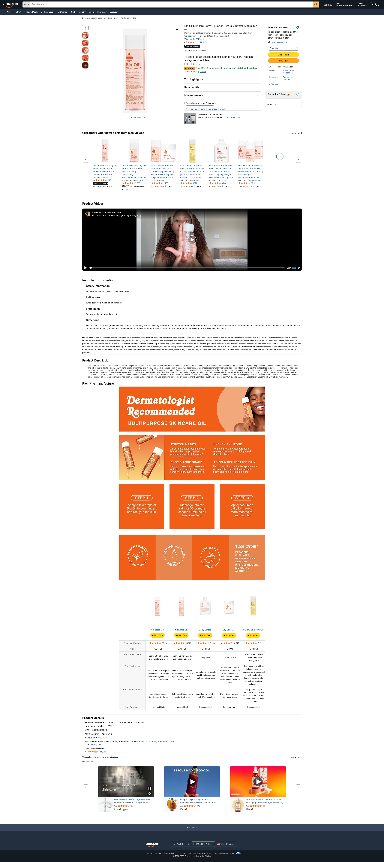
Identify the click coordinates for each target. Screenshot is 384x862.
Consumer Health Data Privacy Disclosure (195, 853)
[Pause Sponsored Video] (149, 788)
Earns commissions (115, 212)
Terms (203, 71)
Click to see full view (135, 117)
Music (91, 12)
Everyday (114, 12)
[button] (6, 12)
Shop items (190, 71)
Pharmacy (102, 12)
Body (116, 18)
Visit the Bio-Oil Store (194, 39)
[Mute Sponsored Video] (149, 794)
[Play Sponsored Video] (192, 782)
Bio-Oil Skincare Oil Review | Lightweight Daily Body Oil (118, 215)
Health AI (17, 12)
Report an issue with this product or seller (207, 109)
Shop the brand (232, 117)
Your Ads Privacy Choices (224, 853)
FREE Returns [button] (191, 64)
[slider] (187, 267)
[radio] (85, 28)
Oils (134, 18)
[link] (105, 171)
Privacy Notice (170, 853)
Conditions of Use (154, 853)
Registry (82, 12)
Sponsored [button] (86, 761)
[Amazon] (11, 4)
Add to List (272, 104)
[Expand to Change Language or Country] (331, 5)
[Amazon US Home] (152, 845)
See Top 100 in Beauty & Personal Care (155, 741)
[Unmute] (298, 267)
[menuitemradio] (294, 268)
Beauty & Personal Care (92, 18)
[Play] (84, 267)
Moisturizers (125, 18)
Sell (73, 12)
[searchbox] (171, 4)
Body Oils (96, 744)
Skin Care (108, 18)
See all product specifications (200, 103)
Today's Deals (31, 12)
